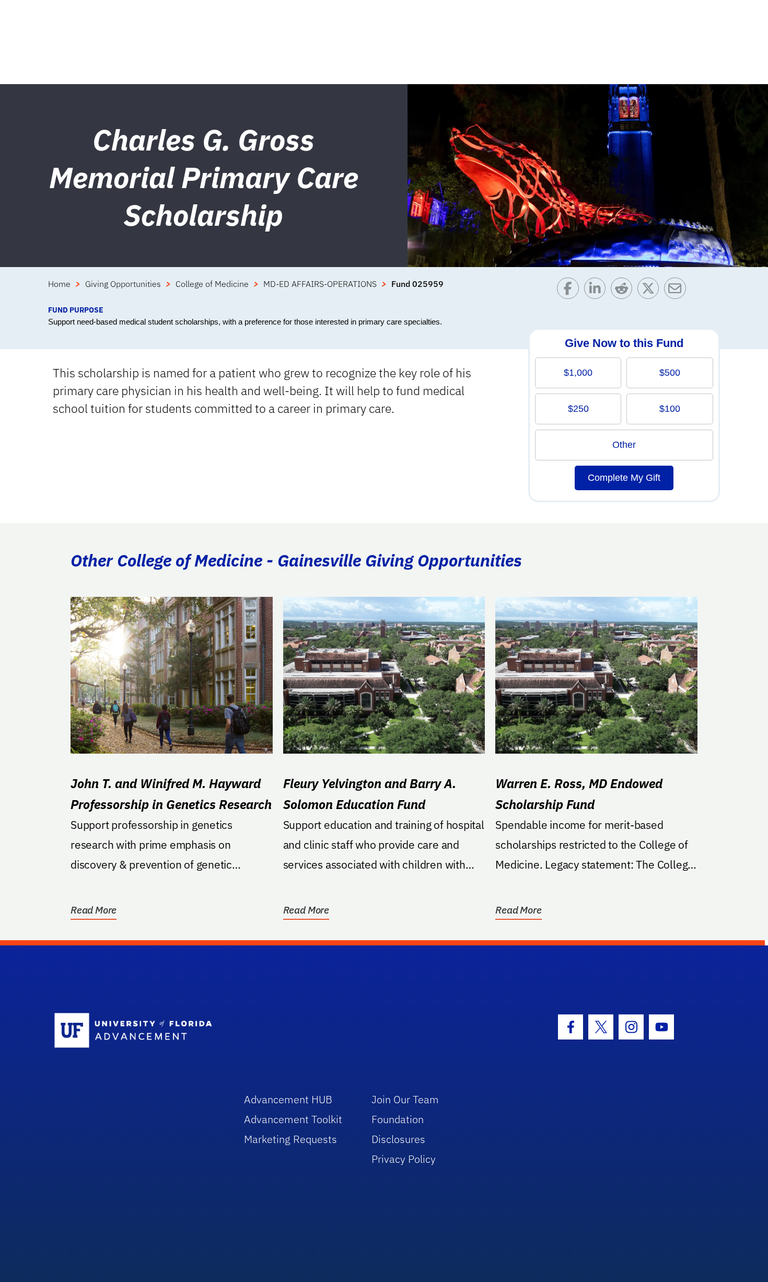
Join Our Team (405, 1099)
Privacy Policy (403, 1159)
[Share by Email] (677, 291)
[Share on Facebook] (570, 291)
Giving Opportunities (123, 284)
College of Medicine (212, 284)
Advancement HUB (288, 1099)
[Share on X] (650, 291)
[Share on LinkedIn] (597, 291)
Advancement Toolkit (293, 1119)
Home (59, 284)
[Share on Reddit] (624, 291)
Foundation (397, 1119)
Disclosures (398, 1139)
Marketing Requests (290, 1139)
